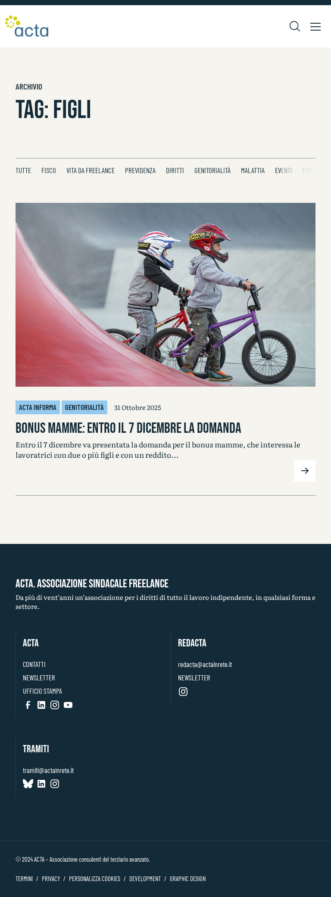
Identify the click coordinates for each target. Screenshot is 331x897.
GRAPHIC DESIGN (188, 878)
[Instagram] (55, 705)
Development (145, 878)
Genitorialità (212, 170)
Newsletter (39, 677)
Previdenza (140, 170)
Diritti (175, 170)
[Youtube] (68, 705)
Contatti (34, 664)
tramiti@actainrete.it (48, 770)
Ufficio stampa (42, 690)
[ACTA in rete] (26, 26)
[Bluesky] (28, 784)
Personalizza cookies (94, 878)
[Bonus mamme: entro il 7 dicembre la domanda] (165, 295)
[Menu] (315, 26)
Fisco (48, 170)
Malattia (253, 170)
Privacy (51, 878)
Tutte (23, 170)
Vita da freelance (90, 170)
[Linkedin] (41, 705)
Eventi (283, 170)
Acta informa (37, 407)
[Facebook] (28, 705)
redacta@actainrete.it (205, 664)
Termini (24, 878)
